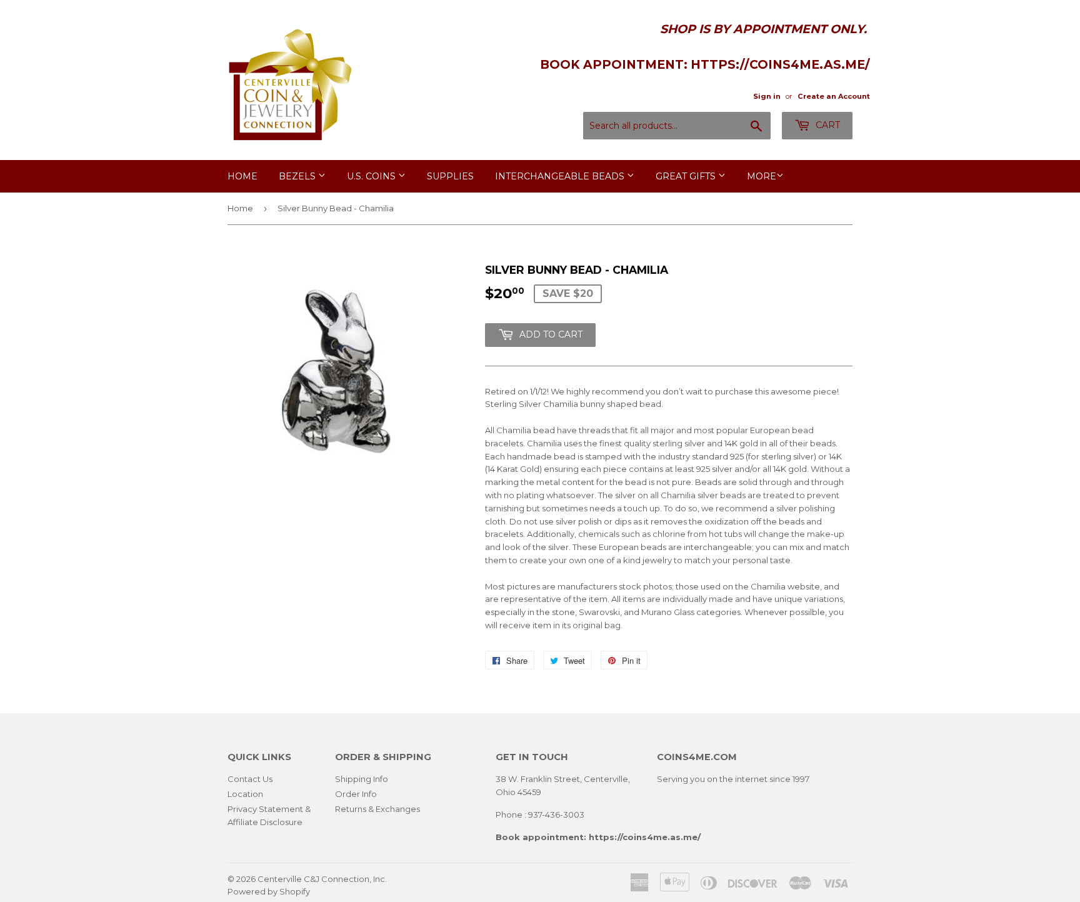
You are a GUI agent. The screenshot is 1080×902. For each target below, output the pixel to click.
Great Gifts (687, 176)
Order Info (356, 794)
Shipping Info (361, 779)
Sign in (767, 96)
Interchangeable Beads (561, 176)
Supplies (450, 176)
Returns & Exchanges (377, 809)
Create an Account (834, 96)
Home (243, 176)
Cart (826, 125)
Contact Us (250, 779)
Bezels (298, 176)
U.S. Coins (372, 176)
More (761, 176)
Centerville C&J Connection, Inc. (322, 879)
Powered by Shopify (269, 891)
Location (245, 794)
